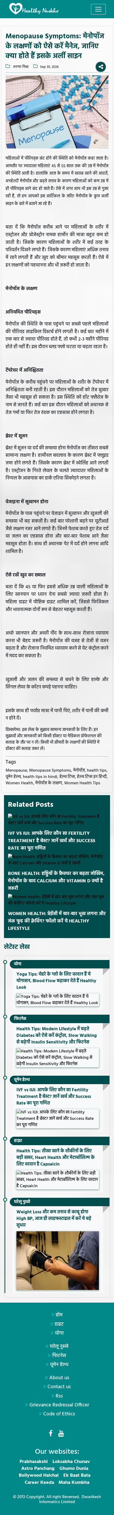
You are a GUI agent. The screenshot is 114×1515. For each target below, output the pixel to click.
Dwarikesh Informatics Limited (70, 1499)
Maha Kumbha (74, 1482)
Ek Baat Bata (76, 1475)
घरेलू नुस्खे (22, 1202)
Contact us (59, 1387)
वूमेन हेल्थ (22, 1079)
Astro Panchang (38, 1468)
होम (59, 1315)
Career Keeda (39, 1482)
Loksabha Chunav (71, 1462)
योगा (17, 964)
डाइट (18, 1141)
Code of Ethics (59, 1414)
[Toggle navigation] (98, 9)
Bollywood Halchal (39, 1475)
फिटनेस (20, 1018)
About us (59, 1378)
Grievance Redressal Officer (59, 1405)
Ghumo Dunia (73, 1468)
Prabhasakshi (34, 1462)
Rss (59, 1396)
